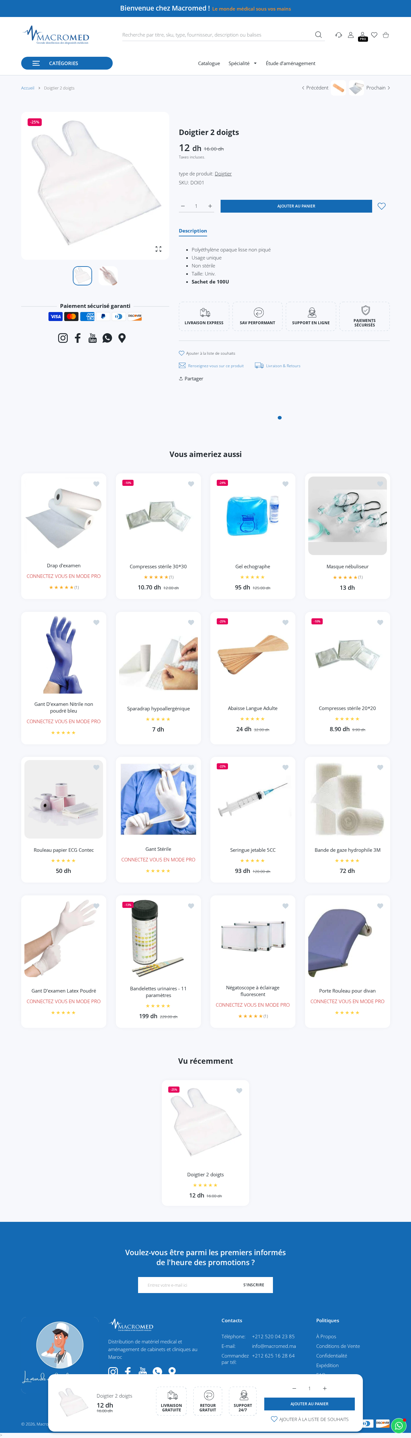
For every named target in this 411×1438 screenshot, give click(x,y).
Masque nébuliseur (347, 566)
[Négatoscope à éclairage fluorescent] (253, 938)
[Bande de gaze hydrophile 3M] (347, 799)
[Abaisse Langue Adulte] (253, 654)
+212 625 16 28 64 (273, 1355)
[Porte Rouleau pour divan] (347, 938)
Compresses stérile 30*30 (158, 566)
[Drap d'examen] (63, 516)
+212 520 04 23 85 (273, 1336)
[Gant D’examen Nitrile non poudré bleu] (63, 654)
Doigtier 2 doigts (114, 1395)
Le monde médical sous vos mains (251, 8)
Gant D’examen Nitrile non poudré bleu (63, 707)
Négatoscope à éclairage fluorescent (252, 990)
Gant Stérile (158, 849)
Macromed (47, 1424)
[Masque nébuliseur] (347, 516)
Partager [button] (194, 378)
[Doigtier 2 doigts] (205, 1123)
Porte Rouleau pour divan (347, 990)
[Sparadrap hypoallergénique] (158, 654)
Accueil (27, 88)
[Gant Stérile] (158, 799)
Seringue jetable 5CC (252, 850)
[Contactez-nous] (399, 1426)
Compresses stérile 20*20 (347, 708)
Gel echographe (252, 566)
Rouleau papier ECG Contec (64, 850)
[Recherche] (318, 34)
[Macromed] (55, 35)
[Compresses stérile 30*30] (158, 516)
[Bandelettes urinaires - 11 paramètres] (158, 938)
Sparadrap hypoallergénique (158, 708)
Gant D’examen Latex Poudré (63, 990)
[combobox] (223, 35)
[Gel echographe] (253, 516)
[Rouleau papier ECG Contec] (63, 799)
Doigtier (223, 173)
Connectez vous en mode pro (64, 575)
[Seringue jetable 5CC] (253, 799)
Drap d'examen (64, 565)
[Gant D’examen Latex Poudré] (63, 938)
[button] (149, 186)
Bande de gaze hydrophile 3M (347, 850)
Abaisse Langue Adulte (252, 708)
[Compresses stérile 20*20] (347, 654)
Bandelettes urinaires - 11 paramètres (158, 991)
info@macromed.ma (274, 1346)
